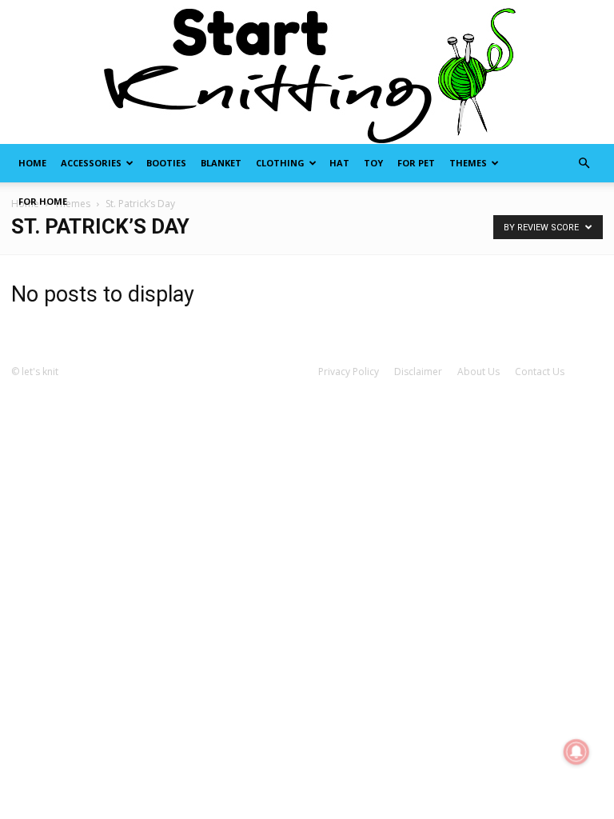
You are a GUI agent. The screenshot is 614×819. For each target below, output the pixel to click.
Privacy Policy (348, 371)
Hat (339, 163)
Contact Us (539, 371)
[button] (583, 163)
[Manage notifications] (576, 752)
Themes (468, 163)
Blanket (221, 163)
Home (32, 163)
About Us (478, 371)
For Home (42, 201)
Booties (166, 163)
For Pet (416, 163)
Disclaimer (418, 371)
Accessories (91, 163)
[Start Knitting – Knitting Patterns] (307, 72)
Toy (373, 163)
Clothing (280, 163)
